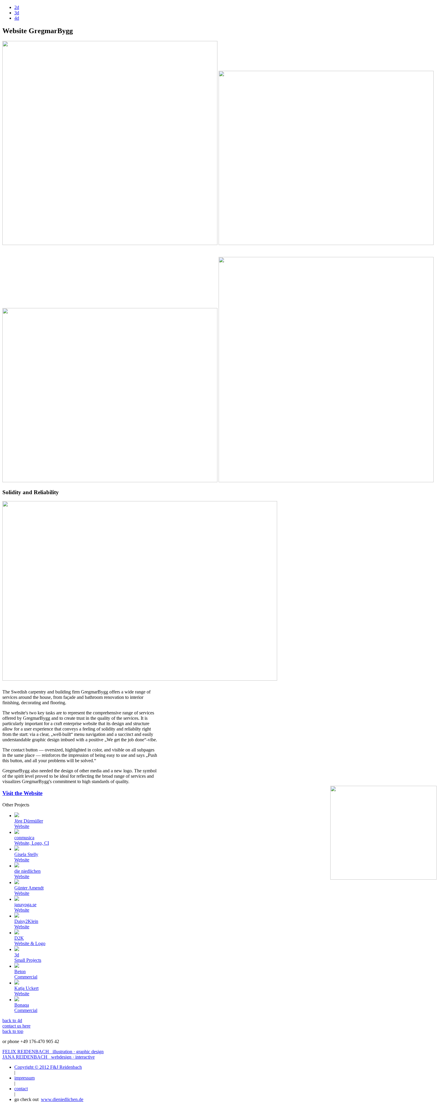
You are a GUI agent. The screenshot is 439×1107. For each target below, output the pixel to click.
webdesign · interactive (48, 1056)
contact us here (16, 1025)
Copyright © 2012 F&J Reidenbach (48, 1067)
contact (21, 1088)
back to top (12, 1031)
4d (16, 18)
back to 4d (12, 1020)
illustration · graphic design (53, 1051)
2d (16, 7)
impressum (24, 1077)
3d (16, 12)
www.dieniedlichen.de (62, 1099)
